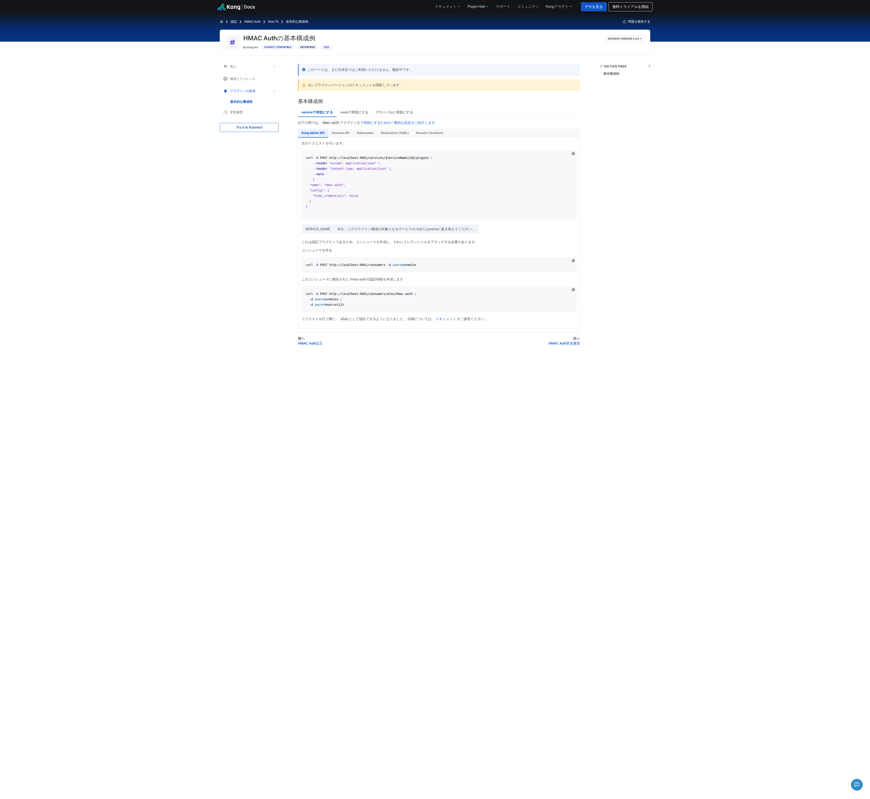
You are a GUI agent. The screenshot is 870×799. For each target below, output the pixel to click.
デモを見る (594, 7)
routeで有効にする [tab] (354, 112)
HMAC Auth (252, 21)
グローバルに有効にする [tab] (394, 112)
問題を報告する (639, 21)
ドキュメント (446, 319)
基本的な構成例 (297, 21)
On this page (615, 66)
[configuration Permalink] (295, 101)
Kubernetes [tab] (365, 133)
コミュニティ (528, 6)
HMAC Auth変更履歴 (564, 343)
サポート (503, 6)
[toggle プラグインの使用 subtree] (275, 91)
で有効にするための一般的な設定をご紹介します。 (399, 123)
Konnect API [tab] (341, 133)
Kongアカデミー (559, 6)
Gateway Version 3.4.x (623, 38)
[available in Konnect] (277, 47)
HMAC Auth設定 (310, 343)
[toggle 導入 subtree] (275, 66)
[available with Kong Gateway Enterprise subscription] (308, 47)
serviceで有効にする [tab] (317, 112)
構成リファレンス (242, 79)
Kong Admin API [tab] (313, 133)
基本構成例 (611, 73)
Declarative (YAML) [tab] (395, 133)
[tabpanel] (439, 224)
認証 (234, 21)
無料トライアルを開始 (630, 7)
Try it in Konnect (249, 127)
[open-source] (326, 47)
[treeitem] (254, 101)
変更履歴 (236, 112)
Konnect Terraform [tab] (429, 133)
